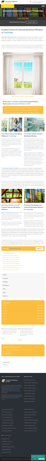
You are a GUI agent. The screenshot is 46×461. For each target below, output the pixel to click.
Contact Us (39, 248)
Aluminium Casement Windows (30, 412)
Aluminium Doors (27, 417)
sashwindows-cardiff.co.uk (7, 441)
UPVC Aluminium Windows (7, 412)
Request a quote (7, 6)
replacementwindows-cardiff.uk (8, 446)
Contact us (5, 296)
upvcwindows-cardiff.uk (6, 452)
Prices (4, 288)
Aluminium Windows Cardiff (8, 253)
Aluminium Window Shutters (29, 425)
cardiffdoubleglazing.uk (6, 449)
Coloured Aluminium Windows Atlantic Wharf (12, 265)
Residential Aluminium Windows (30, 422)
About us (5, 274)
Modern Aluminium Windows (7, 425)
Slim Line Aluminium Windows (30, 388)
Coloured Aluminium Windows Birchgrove (11, 267)
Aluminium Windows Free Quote (30, 430)
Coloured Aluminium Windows (8, 420)
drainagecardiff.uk (5, 438)
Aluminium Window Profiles (7, 417)
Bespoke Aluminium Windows (8, 409)
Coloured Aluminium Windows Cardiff (10, 255)
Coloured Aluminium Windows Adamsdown (11, 263)
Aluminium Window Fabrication (30, 414)
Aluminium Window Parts (29, 409)
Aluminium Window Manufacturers (31, 382)
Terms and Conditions (27, 459)
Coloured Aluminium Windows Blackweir (11, 269)
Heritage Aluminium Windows (7, 422)
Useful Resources (7, 435)
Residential (5, 281)
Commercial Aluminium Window (30, 428)
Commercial (5, 278)
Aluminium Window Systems (30, 390)
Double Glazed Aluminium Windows (31, 420)
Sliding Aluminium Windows (29, 401)
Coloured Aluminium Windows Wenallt (10, 259)
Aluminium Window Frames (29, 380)
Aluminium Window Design (7, 414)
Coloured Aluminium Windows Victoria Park (11, 257)
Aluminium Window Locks (29, 396)
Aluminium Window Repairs (29, 398)
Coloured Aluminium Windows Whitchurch (11, 261)
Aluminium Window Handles (29, 385)
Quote (4, 292)
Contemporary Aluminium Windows (9, 428)
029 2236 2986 (36, 3)
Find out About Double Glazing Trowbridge (23, 96)
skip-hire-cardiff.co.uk (6, 444)
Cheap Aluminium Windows (29, 393)
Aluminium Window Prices (7, 430)
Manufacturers (6, 285)
